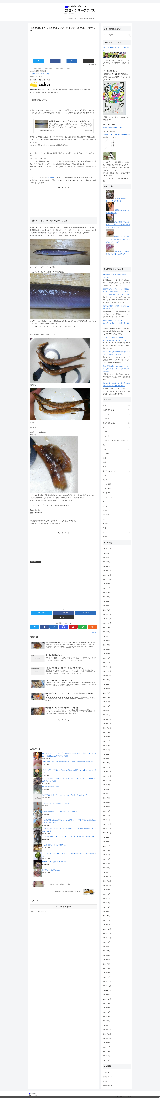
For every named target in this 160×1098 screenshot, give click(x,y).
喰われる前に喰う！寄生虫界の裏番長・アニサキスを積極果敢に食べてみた (67, 761)
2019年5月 (106, 750)
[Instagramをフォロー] (63, 627)
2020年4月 (106, 702)
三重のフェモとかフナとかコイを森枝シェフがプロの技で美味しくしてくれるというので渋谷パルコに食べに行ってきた (116, 291)
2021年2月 (106, 658)
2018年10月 (107, 780)
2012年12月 (107, 1029)
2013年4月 (106, 1021)
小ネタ (116, 506)
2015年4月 (106, 964)
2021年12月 (107, 614)
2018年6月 (106, 798)
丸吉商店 (117, 484)
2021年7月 (106, 636)
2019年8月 (106, 737)
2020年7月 (106, 689)
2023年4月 (106, 557)
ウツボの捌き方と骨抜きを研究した (54, 845)
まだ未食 (51, 177)
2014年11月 (107, 986)
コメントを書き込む (63, 907)
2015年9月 (106, 942)
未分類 (116, 510)
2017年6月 (106, 850)
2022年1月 (106, 610)
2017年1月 (106, 872)
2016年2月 (106, 920)
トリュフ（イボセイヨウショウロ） (117, 440)
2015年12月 (107, 929)
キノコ (116, 427)
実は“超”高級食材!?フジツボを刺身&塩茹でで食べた (59, 812)
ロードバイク (116, 497)
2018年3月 (106, 811)
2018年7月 (106, 793)
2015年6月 (106, 955)
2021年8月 (106, 632)
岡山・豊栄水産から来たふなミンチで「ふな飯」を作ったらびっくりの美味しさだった (116, 368)
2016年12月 (107, 876)
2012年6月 (106, 1051)
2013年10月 (107, 999)
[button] (129, 35)
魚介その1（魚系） (36, 561)
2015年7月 (106, 951)
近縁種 (116, 462)
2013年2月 (106, 1025)
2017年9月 (106, 837)
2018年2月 (106, 815)
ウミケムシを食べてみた (50, 786)
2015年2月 (106, 973)
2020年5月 (106, 697)
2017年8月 (106, 841)
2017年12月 (107, 824)
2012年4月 (106, 1060)
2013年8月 (106, 1008)
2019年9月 (106, 732)
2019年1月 (106, 767)
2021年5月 (106, 645)
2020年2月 (106, 710)
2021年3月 (106, 654)
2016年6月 (106, 903)
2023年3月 (106, 562)
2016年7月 (106, 898)
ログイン (106, 1072)
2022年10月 (107, 579)
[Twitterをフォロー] (34, 627)
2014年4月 (106, 994)
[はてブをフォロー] (53, 627)
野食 (116, 405)
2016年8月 (106, 894)
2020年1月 (106, 715)
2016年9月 (106, 890)
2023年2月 (106, 566)
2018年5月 (106, 802)
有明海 (116, 523)
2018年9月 (106, 785)
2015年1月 (106, 977)
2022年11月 (107, 575)
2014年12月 (107, 981)
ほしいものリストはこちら (112, 127)
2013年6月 (106, 1012)
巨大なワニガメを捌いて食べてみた (54, 862)
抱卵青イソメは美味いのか (51, 870)
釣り (116, 467)
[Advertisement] (63, 44)
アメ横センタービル (116, 471)
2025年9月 (106, 553)
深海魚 (117, 418)
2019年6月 (106, 745)
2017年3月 (106, 863)
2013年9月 (106, 1003)
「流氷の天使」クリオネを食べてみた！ (55, 803)
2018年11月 (107, 776)
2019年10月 (107, 728)
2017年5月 (106, 855)
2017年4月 (106, 859)
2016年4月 (106, 911)
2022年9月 (106, 584)
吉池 (116, 475)
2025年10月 (107, 549)
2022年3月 (106, 605)
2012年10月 (107, 1038)
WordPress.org (108, 1085)
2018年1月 (106, 820)
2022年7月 (106, 588)
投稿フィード (107, 1077)
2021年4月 (106, 649)
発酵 (116, 528)
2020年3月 (106, 706)
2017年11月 (107, 828)
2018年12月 (107, 772)
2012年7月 (106, 1047)
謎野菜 (117, 453)
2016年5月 (106, 907)
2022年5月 (106, 597)
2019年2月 (106, 763)
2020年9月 (106, 680)
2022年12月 (107, 570)
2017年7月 (106, 846)
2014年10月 (107, 990)
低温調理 (116, 515)
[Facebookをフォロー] (44, 627)
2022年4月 (106, 601)
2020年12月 (107, 667)
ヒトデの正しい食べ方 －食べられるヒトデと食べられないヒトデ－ (65, 795)
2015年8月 (106, 946)
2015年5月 (106, 960)
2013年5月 (106, 1016)
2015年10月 (107, 938)
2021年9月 (106, 627)
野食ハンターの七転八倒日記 (41, 74)
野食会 (116, 536)
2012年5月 (106, 1056)
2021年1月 (106, 662)
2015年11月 (107, 933)
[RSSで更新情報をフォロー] (92, 627)
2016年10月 (107, 885)
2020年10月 (107, 675)
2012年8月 (106, 1043)
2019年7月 (106, 741)
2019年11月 (107, 723)
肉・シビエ (116, 532)
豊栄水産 (117, 488)
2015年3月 (106, 968)
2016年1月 (106, 925)
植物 (116, 449)
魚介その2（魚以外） (116, 423)
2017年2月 (106, 868)
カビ (117, 432)
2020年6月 (106, 693)
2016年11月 (107, 881)
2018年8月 (106, 789)
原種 (116, 458)
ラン (116, 501)
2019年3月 (106, 758)
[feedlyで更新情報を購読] (82, 627)
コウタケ (117, 436)
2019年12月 (107, 719)
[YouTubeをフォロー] (73, 627)
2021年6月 (106, 640)
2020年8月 (106, 684)
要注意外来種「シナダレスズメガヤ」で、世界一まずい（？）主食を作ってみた (116, 323)
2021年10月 (107, 623)
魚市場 (116, 480)
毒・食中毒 (116, 493)
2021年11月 (107, 619)
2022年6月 (106, 592)
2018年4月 (106, 807)
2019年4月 (106, 754)
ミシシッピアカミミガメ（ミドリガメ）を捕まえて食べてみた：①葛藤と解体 (68, 837)
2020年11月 (107, 671)
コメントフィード (109, 1081)
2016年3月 (106, 916)
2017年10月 (107, 833)
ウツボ (117, 414)
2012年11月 (107, 1034)
